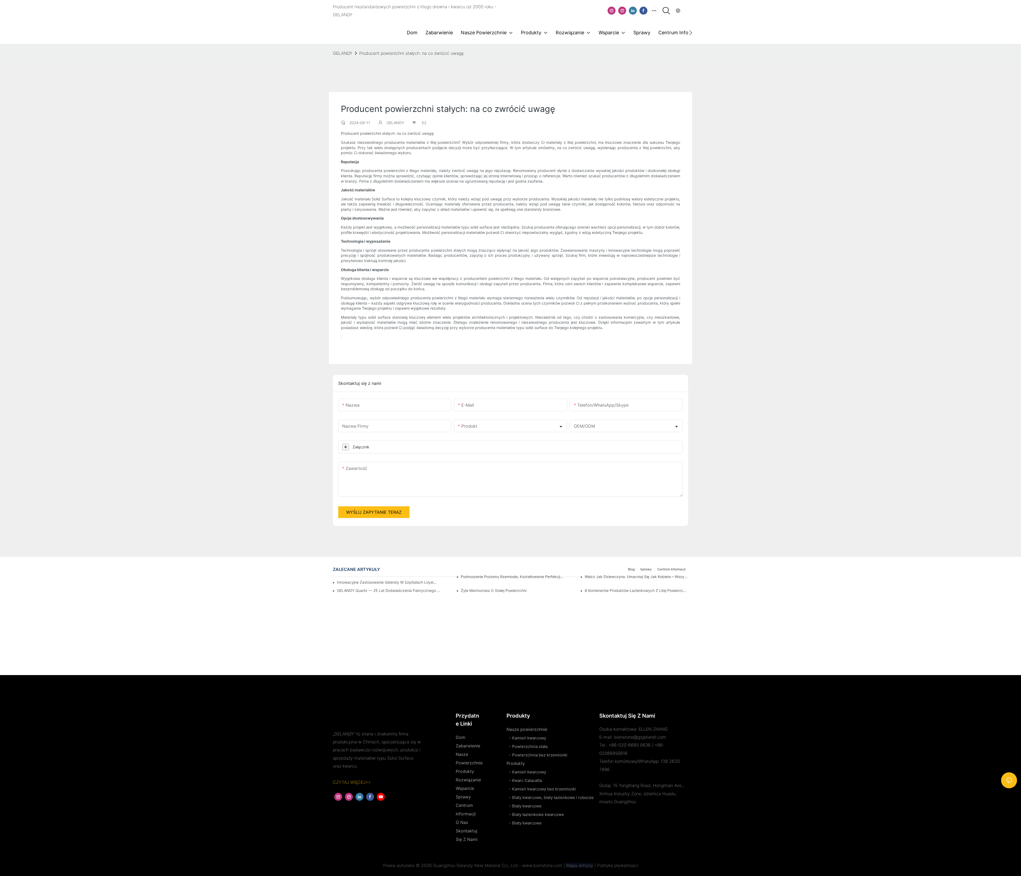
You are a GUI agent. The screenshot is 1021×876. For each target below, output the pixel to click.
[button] (690, 32)
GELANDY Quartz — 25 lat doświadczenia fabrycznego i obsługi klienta (388, 590)
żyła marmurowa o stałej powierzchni (493, 590)
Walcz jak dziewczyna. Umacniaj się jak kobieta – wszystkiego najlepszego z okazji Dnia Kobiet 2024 (636, 576)
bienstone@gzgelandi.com (640, 737)
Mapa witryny (579, 865)
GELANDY (342, 53)
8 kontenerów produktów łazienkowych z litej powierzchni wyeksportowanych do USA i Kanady (636, 590)
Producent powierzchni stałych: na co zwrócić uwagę (411, 53)
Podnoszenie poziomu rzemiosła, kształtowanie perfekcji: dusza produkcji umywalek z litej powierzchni (512, 576)
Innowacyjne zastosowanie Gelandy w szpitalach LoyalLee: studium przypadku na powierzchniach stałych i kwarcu (387, 582)
